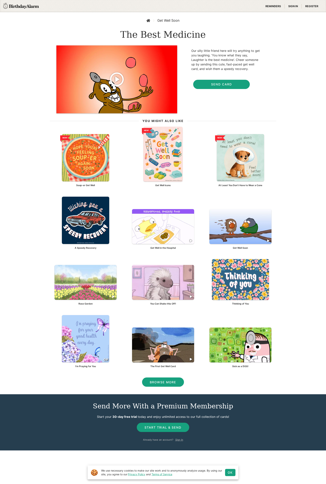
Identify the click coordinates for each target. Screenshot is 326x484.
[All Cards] (148, 20)
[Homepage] (21, 6)
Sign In (179, 439)
